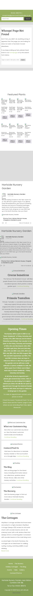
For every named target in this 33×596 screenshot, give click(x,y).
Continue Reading (23, 286)
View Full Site (16, 593)
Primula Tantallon (18, 298)
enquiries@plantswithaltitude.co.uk (16, 15)
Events (9, 570)
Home (10, 564)
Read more (5, 551)
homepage (13, 52)
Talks (16, 570)
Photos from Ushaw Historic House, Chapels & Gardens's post (15, 219)
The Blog (8, 467)
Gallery (22, 570)
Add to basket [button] (5, 117)
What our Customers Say (15, 426)
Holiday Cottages (12, 567)
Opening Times (17, 329)
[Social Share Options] (30, 223)
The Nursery (9, 491)
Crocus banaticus (18, 275)
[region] (16, 81)
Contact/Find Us (11, 448)
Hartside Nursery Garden (16, 194)
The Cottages (9, 517)
